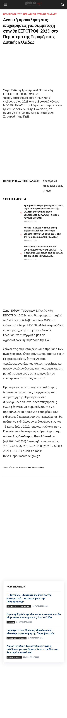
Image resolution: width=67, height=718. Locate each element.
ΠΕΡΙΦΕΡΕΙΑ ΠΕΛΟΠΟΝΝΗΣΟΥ (18, 606)
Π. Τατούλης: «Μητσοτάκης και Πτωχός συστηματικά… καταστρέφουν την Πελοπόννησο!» (29, 598)
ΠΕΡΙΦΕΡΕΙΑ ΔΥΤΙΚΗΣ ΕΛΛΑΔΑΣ (40, 14)
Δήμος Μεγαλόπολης (16, 638)
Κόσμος (10, 622)
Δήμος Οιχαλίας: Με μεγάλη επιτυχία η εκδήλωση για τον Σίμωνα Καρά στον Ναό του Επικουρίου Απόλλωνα (32, 649)
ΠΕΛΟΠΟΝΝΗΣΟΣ (12, 14)
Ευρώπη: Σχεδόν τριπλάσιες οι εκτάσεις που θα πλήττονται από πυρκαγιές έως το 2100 (34, 616)
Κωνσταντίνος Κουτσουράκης (31, 467)
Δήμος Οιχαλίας (14, 657)
